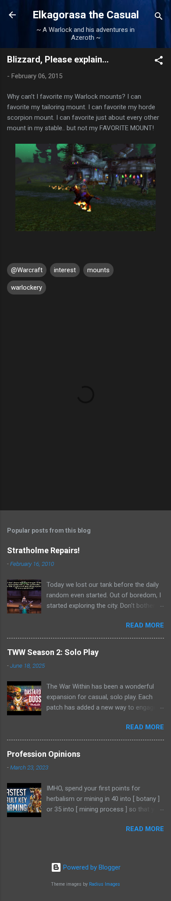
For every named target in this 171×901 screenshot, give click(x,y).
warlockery (26, 287)
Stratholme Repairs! (43, 550)
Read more (145, 625)
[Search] (158, 17)
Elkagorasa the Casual (85, 15)
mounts (98, 270)
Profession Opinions (43, 754)
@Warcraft (27, 270)
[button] (158, 62)
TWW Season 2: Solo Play (53, 652)
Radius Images (104, 884)
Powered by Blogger (91, 867)
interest (65, 270)
